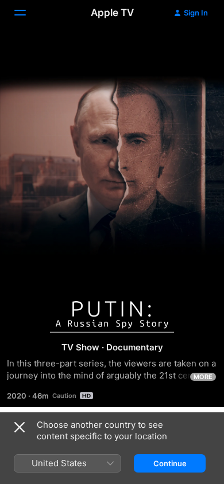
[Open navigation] (27, 12)
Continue (170, 463)
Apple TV (112, 12)
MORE (203, 377)
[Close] (19, 427)
